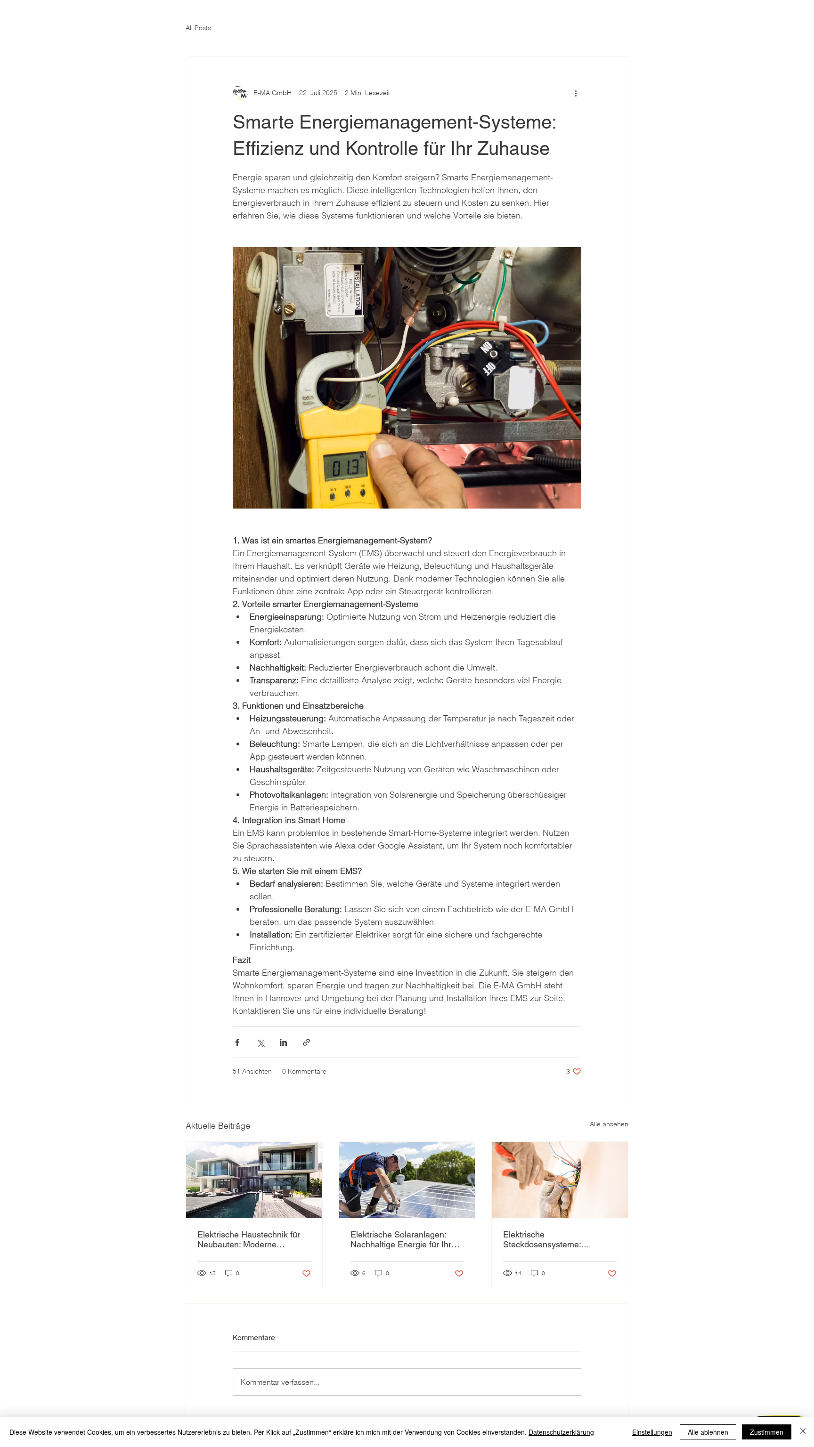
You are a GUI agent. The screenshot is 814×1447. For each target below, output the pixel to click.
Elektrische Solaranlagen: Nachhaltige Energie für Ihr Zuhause (400, 1239)
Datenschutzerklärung (561, 1432)
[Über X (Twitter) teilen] (260, 1042)
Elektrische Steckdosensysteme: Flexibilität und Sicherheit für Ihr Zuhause (556, 1239)
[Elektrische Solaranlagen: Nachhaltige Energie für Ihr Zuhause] (407, 1180)
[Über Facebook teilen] (237, 1042)
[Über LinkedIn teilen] (283, 1042)
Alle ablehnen (708, 1432)
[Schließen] (802, 1431)
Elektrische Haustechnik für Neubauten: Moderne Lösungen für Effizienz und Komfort (248, 1239)
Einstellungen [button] (652, 1432)
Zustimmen (766, 1432)
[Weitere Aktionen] (575, 92)
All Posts (198, 28)
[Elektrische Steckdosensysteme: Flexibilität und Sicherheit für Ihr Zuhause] (560, 1180)
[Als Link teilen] (306, 1042)
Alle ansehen (609, 1124)
